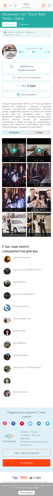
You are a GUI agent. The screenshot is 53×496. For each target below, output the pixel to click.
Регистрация (26, 462)
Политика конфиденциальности (34, 441)
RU (15, 5)
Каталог (11, 32)
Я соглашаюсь (26, 493)
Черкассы (29, 32)
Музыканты (20, 32)
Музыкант (10, 24)
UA (11, 5)
